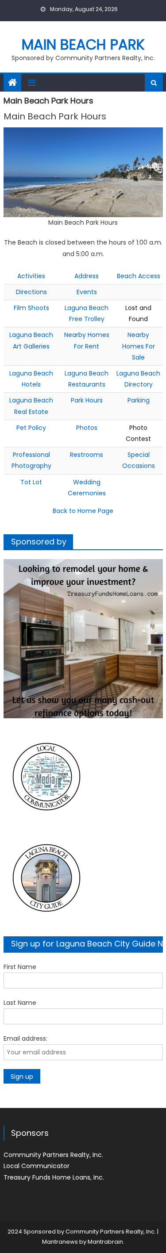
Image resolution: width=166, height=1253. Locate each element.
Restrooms (86, 454)
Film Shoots (31, 307)
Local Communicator (36, 1165)
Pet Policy (31, 427)
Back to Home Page (83, 510)
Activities (31, 276)
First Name (20, 966)
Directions (31, 291)
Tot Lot (31, 482)
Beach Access (138, 276)
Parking (138, 400)
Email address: (25, 1038)
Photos (86, 427)
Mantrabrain (105, 1242)
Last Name (20, 1002)
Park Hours (87, 400)
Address (86, 276)
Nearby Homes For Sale (138, 345)
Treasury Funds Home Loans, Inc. (54, 1177)
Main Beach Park (83, 44)
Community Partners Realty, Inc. (53, 1154)
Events (87, 291)
